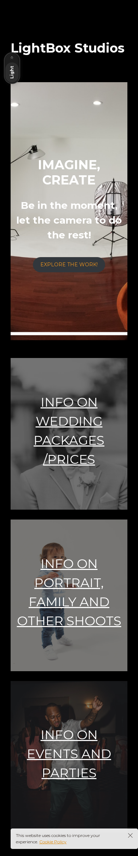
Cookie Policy (53, 841)
